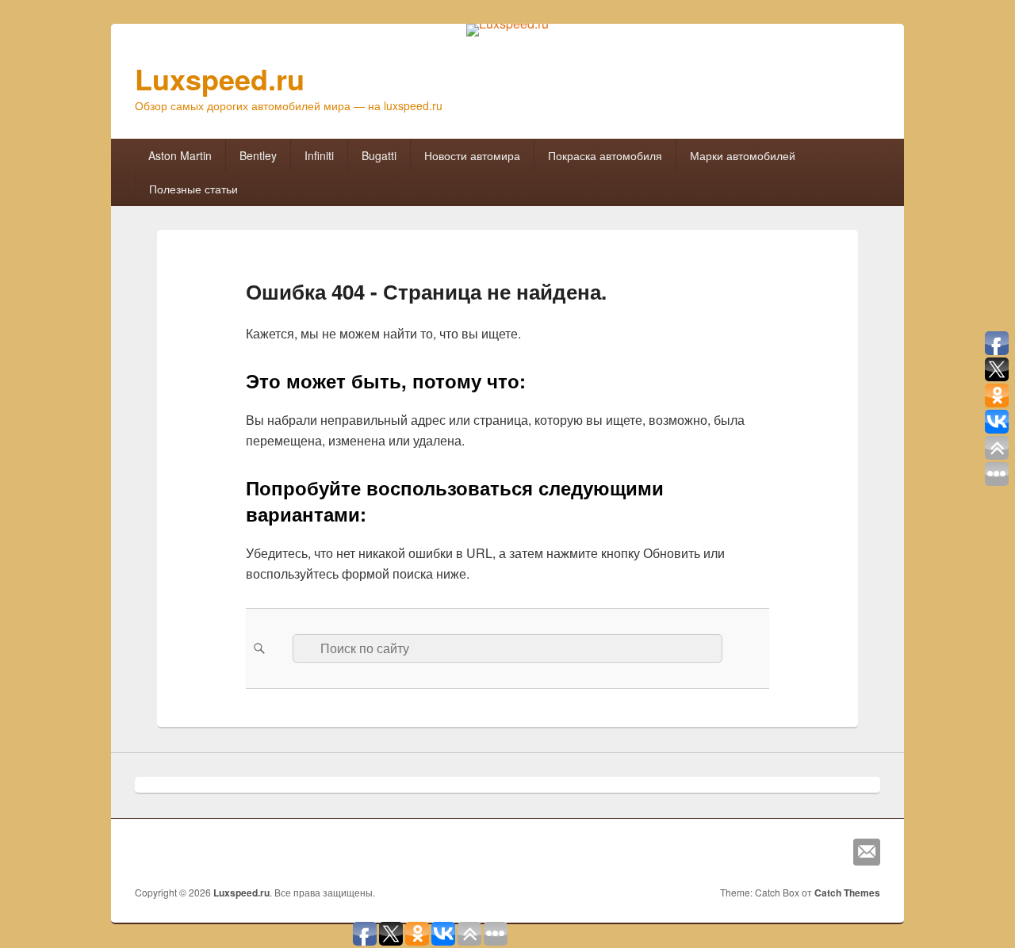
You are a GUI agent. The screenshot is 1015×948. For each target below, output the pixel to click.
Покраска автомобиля (605, 155)
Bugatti (379, 155)
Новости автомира (472, 155)
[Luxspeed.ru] (507, 23)
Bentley (258, 155)
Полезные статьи (193, 189)
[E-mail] (866, 852)
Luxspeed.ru (219, 78)
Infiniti (319, 155)
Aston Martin (180, 155)
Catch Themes (847, 892)
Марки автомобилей (742, 155)
